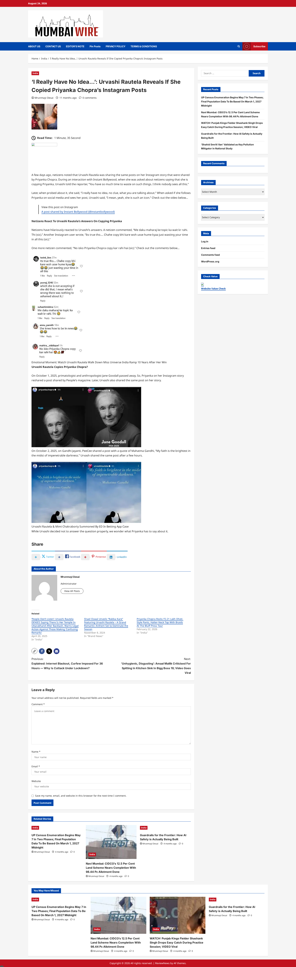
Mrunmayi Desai (44, 97)
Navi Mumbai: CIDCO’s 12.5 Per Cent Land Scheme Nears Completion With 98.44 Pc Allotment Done (111, 867)
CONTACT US (53, 46)
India (35, 73)
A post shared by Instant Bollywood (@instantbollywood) (78, 212)
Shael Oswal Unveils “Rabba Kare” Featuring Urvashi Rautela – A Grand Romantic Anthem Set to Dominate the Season (106, 624)
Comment (38, 704)
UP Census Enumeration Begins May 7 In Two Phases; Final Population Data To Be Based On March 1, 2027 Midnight (232, 101)
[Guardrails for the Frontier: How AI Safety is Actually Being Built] (165, 827)
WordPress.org (210, 261)
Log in (204, 241)
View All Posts (72, 591)
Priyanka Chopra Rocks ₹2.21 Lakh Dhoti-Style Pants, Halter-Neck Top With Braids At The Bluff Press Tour (160, 622)
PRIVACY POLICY (115, 46)
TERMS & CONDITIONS (144, 46)
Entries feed (208, 248)
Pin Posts (95, 46)
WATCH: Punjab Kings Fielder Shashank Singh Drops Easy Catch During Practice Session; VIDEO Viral (176, 942)
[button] (34, 651)
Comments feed (210, 254)
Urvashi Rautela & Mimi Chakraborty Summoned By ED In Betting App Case (80, 526)
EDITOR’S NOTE (75, 46)
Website (36, 781)
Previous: (67, 663)
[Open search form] (239, 46)
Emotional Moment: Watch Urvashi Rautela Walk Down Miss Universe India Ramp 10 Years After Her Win (99, 362)
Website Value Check (213, 288)
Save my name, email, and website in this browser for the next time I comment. (80, 795)
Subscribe (259, 46)
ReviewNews (162, 963)
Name (36, 751)
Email (36, 766)
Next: (156, 666)
